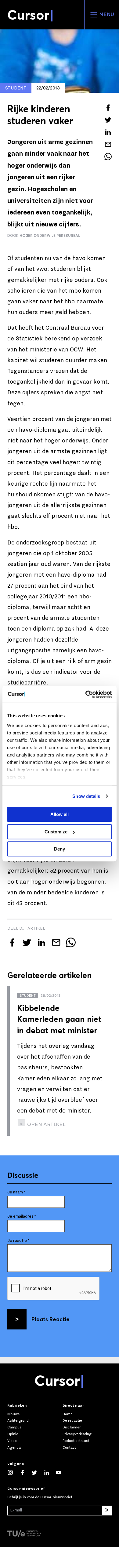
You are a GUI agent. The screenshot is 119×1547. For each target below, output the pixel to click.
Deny (59, 848)
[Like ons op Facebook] (26, 1472)
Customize (56, 831)
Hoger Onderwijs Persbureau (50, 235)
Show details (86, 796)
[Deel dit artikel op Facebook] (108, 107)
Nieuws (13, 1414)
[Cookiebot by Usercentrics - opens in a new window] (85, 694)
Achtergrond (18, 1420)
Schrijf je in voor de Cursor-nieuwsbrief (39, 1497)
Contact (69, 1447)
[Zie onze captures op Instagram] (13, 1472)
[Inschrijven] (107, 1510)
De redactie (72, 1420)
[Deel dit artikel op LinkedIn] (108, 132)
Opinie (12, 1434)
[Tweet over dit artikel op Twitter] (108, 120)
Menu (106, 14)
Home (68, 1414)
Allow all (59, 814)
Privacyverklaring (77, 1434)
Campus (14, 1427)
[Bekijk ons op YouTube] (62, 1472)
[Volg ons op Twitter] (37, 1472)
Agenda (14, 1447)
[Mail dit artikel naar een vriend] (108, 144)
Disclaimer (72, 1427)
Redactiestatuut (76, 1441)
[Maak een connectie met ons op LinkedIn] (50, 1472)
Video (12, 1441)
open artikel (46, 1124)
